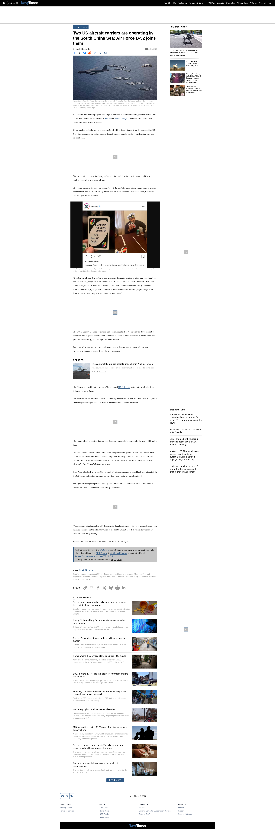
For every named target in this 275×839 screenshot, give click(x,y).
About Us (182, 808)
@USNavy (104, 549)
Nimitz (108, 118)
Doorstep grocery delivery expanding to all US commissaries (95, 764)
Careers (181, 811)
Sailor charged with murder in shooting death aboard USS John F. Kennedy (184, 442)
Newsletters (104, 811)
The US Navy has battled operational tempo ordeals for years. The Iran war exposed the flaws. (186, 418)
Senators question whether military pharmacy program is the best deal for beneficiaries (100, 603)
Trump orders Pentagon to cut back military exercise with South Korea (194, 89)
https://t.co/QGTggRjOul (102, 556)
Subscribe (103, 808)
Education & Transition (226, 3)
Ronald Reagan (121, 118)
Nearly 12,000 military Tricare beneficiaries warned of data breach (99, 621)
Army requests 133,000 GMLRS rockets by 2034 (192, 63)
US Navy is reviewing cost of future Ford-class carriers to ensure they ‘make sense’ (184, 469)
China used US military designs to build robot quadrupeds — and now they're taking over (184, 52)
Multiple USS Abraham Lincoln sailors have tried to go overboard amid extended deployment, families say (184, 455)
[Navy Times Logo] (29, 3)
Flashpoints (182, 3)
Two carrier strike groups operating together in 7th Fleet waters (122, 364)
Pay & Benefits (170, 3)
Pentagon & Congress (197, 3)
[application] (186, 39)
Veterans (253, 3)
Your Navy (81, 27)
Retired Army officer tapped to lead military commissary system (100, 639)
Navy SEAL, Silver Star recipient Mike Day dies (185, 430)
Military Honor (242, 3)
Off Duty (211, 3)
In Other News (81, 597)
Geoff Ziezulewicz (83, 49)
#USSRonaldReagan (118, 553)
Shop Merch (104, 817)
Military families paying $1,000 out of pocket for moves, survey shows (100, 728)
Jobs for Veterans (185, 814)
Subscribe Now (265, 3)
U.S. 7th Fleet (124, 387)
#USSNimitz (101, 553)
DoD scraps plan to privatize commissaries (94, 709)
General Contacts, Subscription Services (155, 811)
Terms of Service (67, 811)
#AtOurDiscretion (83, 556)
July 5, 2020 (116, 559)
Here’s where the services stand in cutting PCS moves (99, 656)
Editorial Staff (144, 814)
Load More (115, 780)
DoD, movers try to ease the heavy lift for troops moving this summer (100, 675)
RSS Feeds (104, 814)
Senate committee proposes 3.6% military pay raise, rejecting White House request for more (98, 746)
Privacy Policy (66, 808)
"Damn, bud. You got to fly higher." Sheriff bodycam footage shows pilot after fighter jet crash (193, 78)
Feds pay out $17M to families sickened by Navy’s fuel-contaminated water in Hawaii (100, 692)
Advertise (142, 808)
